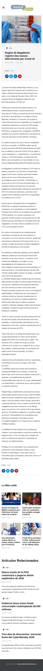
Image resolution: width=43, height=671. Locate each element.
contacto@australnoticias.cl (27, 664)
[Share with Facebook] (7, 76)
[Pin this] (20, 76)
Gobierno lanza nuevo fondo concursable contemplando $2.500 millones (21, 606)
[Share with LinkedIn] (15, 76)
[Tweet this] (11, 76)
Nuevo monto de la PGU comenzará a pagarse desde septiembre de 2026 (18, 575)
